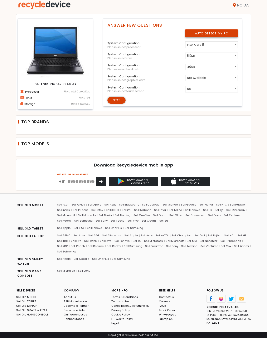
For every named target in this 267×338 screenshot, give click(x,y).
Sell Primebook (230, 241)
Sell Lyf (219, 210)
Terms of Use (120, 301)
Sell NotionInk (209, 241)
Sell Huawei (238, 205)
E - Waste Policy (122, 319)
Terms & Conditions (124, 297)
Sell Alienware (111, 235)
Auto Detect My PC (211, 33)
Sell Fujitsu (214, 235)
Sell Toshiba (189, 246)
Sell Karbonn (142, 210)
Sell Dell (199, 235)
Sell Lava (160, 210)
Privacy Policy (120, 310)
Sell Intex (97, 210)
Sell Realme (232, 215)
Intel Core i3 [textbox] (195, 45)
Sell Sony (102, 221)
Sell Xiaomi (149, 221)
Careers (164, 301)
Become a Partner (76, 306)
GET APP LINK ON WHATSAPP (72, 174)
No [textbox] (189, 89)
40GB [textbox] (191, 67)
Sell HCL (229, 235)
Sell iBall (62, 241)
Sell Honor (206, 205)
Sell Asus (110, 205)
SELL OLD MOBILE (30, 205)
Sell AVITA (162, 235)
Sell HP (242, 235)
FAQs (162, 306)
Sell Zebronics (66, 252)
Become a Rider (75, 310)
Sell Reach (78, 246)
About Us (70, 297)
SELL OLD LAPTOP (30, 236)
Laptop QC (166, 319)
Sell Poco (214, 215)
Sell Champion (181, 235)
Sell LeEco (175, 210)
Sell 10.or (63, 205)
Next (116, 100)
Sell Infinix (63, 210)
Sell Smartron (154, 246)
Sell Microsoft (66, 215)
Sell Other (176, 215)
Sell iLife (79, 228)
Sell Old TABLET (26, 301)
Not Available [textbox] (196, 78)
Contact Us (166, 297)
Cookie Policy (120, 315)
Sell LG (207, 210)
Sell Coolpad (151, 205)
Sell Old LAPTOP (26, 306)
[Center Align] (101, 181)
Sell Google (188, 205)
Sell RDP (62, 246)
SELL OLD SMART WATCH (30, 261)
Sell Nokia (105, 215)
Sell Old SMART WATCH (31, 310)
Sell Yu (163, 221)
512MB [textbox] (191, 56)
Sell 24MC (64, 235)
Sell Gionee (170, 205)
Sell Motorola (87, 215)
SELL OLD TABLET (30, 228)
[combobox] (211, 45)
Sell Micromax (235, 210)
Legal (115, 323)
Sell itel (126, 210)
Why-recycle (167, 315)
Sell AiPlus (78, 205)
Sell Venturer (209, 246)
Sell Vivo (133, 221)
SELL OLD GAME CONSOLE (29, 273)
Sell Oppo (159, 215)
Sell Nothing (123, 215)
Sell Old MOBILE (26, 297)
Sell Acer (79, 235)
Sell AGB (93, 235)
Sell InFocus (80, 210)
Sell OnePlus (142, 215)
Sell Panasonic (195, 215)
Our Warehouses (75, 315)
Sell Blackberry (129, 205)
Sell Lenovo (192, 210)
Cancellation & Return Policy (130, 306)
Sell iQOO (112, 210)
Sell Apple (94, 205)
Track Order (167, 310)
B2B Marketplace (75, 301)
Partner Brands (74, 319)
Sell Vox (226, 246)
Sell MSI (192, 241)
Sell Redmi (64, 221)
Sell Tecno (118, 221)
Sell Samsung (83, 221)
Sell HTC (221, 205)
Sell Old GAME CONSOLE (32, 315)
